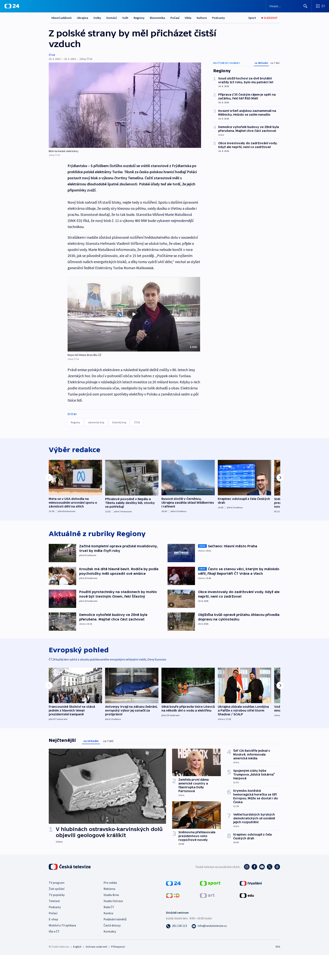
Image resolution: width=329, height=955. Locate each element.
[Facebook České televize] (254, 867)
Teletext (54, 901)
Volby (97, 18)
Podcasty (218, 18)
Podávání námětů (115, 919)
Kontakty (110, 931)
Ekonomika (157, 18)
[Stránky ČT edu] (247, 895)
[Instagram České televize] (247, 867)
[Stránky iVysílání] (251, 883)
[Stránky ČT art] (207, 895)
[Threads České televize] (277, 867)
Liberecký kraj (96, 422)
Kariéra (108, 913)
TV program (56, 883)
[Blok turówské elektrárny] (125, 105)
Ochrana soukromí (96, 946)
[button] (134, 314)
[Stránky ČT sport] (210, 883)
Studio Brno (111, 895)
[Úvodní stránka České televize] (70, 867)
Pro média (110, 883)
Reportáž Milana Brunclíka (83, 355)
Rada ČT (109, 907)
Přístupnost (118, 946)
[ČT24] (12, 6)
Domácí (111, 18)
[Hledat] (305, 6)
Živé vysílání (56, 889)
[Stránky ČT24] (173, 883)
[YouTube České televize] (262, 867)
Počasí (174, 18)
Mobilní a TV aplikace (62, 925)
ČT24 (52, 55)
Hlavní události (61, 18)
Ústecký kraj (119, 422)
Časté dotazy (112, 925)
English (77, 946)
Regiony (139, 18)
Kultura (202, 18)
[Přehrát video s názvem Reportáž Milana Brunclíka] (134, 314)
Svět (125, 18)
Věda (188, 18)
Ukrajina (82, 18)
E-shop (53, 919)
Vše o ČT (54, 931)
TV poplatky (57, 895)
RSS (278, 946)
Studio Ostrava (113, 901)
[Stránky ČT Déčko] (173, 895)
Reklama (109, 889)
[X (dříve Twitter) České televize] (270, 867)
